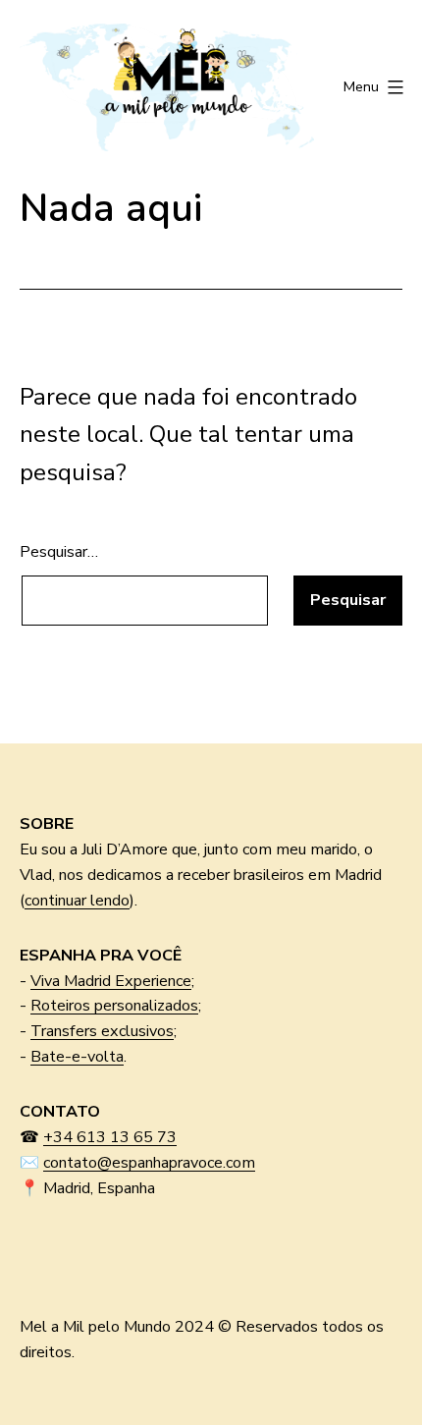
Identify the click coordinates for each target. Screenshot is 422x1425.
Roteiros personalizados (114, 1005)
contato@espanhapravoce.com (149, 1163)
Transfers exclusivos (102, 1031)
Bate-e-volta (77, 1057)
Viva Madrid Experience (110, 981)
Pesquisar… (59, 552)
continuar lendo (77, 900)
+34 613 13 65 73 (110, 1137)
